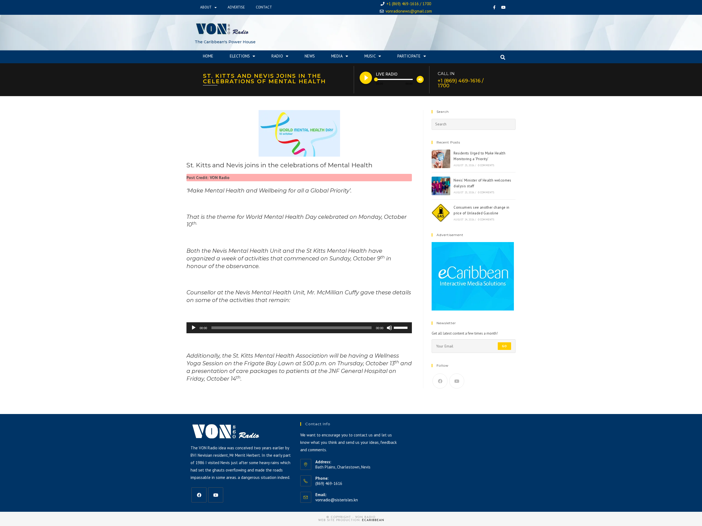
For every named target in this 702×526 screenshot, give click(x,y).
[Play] (193, 327)
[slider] (401, 327)
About (206, 7)
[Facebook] (494, 7)
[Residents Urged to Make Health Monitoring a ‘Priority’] (441, 159)
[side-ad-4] (473, 276)
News (310, 56)
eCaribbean (373, 520)
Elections (240, 56)
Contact (264, 7)
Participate (409, 56)
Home (208, 56)
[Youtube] (503, 7)
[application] (299, 327)
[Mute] (389, 327)
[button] (503, 57)
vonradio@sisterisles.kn (336, 499)
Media (337, 56)
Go (504, 346)
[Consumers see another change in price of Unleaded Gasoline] (441, 213)
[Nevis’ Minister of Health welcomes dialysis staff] (441, 186)
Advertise (236, 7)
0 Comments (486, 165)
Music (370, 56)
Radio (277, 56)
